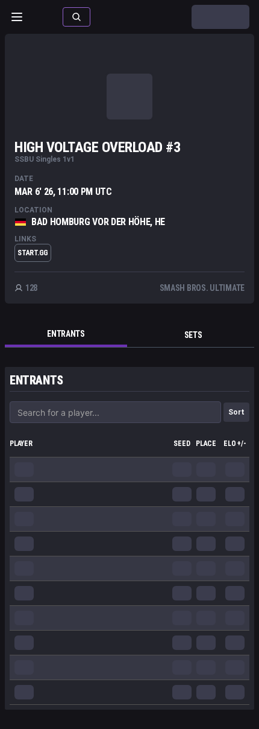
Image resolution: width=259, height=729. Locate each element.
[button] (76, 17)
